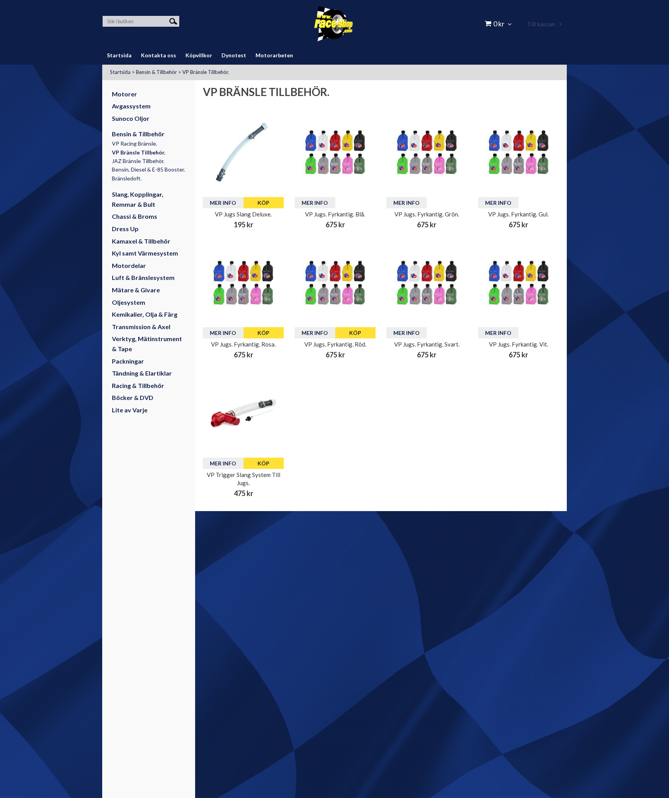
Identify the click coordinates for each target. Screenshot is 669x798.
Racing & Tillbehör (138, 385)
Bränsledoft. (127, 178)
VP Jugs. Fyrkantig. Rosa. (243, 344)
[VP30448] (243, 152)
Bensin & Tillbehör (156, 72)
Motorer (124, 94)
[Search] (173, 20)
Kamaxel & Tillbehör (141, 241)
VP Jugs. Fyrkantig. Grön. (427, 214)
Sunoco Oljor (130, 118)
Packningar (128, 361)
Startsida (120, 72)
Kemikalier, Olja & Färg (144, 314)
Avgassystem (131, 106)
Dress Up (125, 228)
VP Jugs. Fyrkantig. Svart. (427, 344)
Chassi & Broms (134, 216)
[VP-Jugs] (335, 152)
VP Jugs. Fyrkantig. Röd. (335, 344)
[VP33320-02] (243, 413)
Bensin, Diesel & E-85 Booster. (148, 169)
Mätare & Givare (136, 289)
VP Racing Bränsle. (134, 143)
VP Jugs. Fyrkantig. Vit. (518, 344)
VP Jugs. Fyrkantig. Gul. (518, 214)
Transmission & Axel (141, 326)
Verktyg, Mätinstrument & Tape (147, 343)
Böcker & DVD (132, 397)
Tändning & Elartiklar (142, 373)
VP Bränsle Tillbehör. (205, 72)
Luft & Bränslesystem (143, 277)
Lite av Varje (130, 410)
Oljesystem (128, 302)
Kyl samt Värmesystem (145, 253)
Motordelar (129, 265)
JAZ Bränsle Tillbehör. (138, 161)
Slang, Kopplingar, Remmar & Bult (137, 199)
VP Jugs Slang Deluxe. (243, 214)
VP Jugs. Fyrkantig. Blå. (335, 214)
